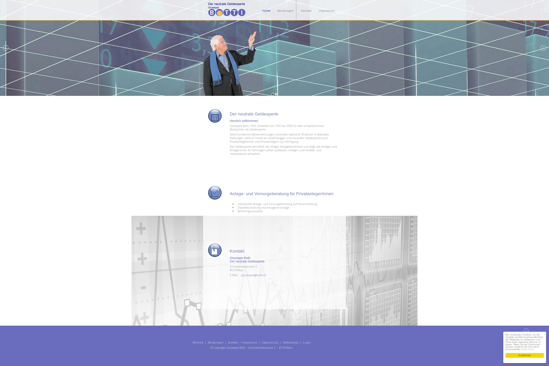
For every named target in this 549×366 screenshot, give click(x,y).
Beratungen (215, 342)
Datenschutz (270, 342)
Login (307, 342)
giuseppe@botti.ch (253, 275)
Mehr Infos (528, 349)
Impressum (249, 342)
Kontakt (233, 342)
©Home (198, 342)
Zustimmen (524, 355)
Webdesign (291, 342)
